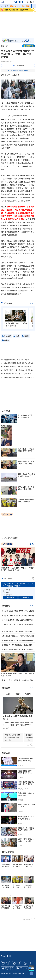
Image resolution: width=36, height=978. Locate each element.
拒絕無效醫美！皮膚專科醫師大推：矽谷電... (18, 377)
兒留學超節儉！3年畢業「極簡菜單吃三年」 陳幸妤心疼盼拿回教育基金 (28, 886)
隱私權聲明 (4, 973)
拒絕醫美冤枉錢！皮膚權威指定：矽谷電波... (18, 370)
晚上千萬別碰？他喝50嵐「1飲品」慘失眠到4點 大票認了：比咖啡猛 (17, 886)
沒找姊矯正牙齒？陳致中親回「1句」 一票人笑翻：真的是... (17, 674)
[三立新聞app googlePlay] (22, 968)
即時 (6, 6)
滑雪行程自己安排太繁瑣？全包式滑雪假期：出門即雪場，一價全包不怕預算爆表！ (5, 886)
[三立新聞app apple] (7, 968)
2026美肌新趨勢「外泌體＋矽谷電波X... (17, 374)
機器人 (18, 694)
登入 (33, 2)
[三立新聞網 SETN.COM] (2, 6)
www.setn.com (19, 973)
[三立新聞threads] (30, 963)
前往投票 (26, 597)
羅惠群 (16, 181)
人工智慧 (28, 694)
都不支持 (9, 595)
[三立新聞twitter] (25, 963)
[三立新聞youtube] (3, 963)
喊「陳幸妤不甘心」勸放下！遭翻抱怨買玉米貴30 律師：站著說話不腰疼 (17, 907)
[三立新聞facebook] (8, 963)
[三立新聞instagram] (14, 963)
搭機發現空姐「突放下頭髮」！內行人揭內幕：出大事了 (28, 865)
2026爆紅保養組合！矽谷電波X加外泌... (17, 366)
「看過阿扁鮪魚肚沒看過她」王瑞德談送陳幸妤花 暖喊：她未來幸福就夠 (5, 865)
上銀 (8, 694)
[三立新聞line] (19, 963)
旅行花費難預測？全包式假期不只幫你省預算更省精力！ (17, 865)
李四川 (8, 592)
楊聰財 (16, 262)
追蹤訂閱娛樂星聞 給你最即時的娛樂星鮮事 (18, 363)
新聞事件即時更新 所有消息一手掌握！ (17, 360)
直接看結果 (10, 597)
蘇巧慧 (8, 590)
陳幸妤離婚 (26, 6)
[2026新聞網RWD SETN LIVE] (2, 2)
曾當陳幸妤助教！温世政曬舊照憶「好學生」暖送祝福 (28, 907)
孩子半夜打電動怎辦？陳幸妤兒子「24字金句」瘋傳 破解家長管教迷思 (5, 907)
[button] (27, 2)
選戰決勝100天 (15, 6)
